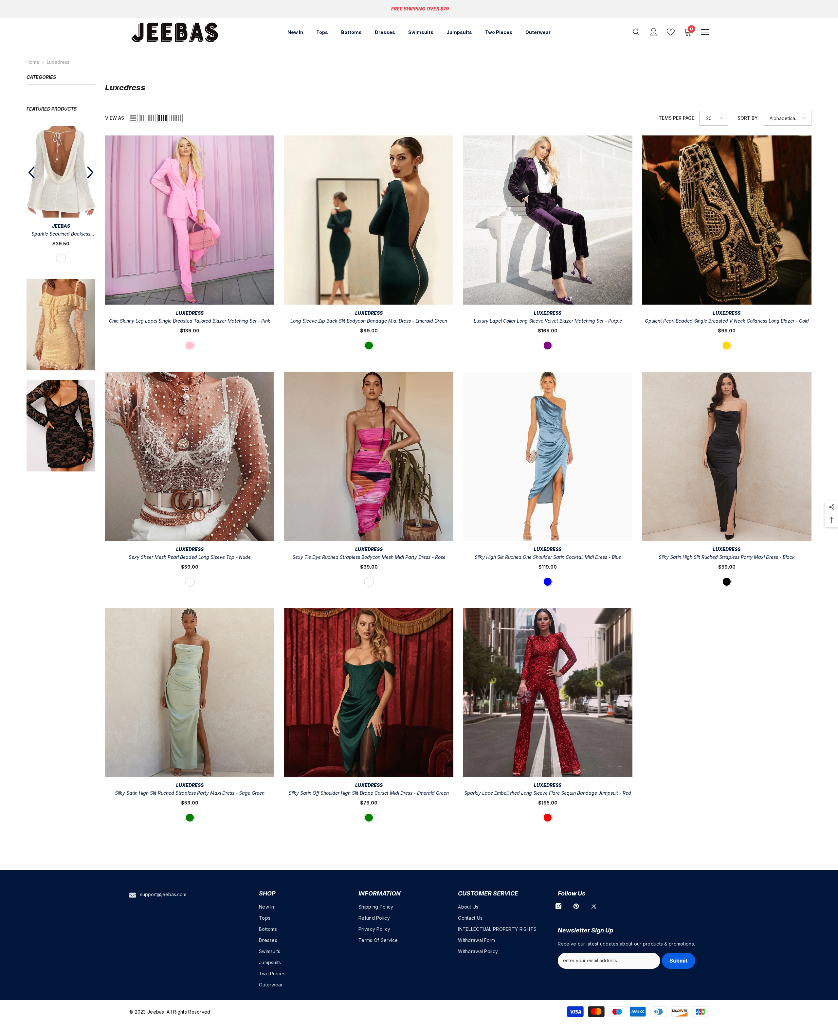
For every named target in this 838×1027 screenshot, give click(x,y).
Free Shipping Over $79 (420, 8)
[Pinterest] (576, 906)
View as (114, 118)
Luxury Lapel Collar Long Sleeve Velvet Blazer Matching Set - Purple (548, 321)
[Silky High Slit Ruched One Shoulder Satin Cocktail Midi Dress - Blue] (547, 456)
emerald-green (369, 345)
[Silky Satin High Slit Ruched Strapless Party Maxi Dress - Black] (726, 456)
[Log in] (654, 32)
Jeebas (61, 203)
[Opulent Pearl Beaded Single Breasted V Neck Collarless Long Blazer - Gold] (726, 220)
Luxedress (58, 62)
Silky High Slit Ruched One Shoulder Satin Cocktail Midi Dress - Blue (548, 557)
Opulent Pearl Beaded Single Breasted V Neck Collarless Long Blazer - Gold (727, 321)
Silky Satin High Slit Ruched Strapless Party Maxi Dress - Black (727, 557)
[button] (90, 161)
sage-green (190, 818)
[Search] (636, 31)
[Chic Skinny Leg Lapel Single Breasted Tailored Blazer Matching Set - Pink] (189, 220)
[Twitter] (594, 906)
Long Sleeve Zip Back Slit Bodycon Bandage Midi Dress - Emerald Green (368, 321)
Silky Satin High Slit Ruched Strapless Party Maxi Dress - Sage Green (189, 793)
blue (548, 582)
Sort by (748, 118)
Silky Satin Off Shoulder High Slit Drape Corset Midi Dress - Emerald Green (369, 793)
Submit (678, 960)
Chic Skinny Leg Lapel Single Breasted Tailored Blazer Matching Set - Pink (189, 321)
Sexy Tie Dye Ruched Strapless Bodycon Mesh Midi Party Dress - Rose (369, 557)
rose (369, 582)
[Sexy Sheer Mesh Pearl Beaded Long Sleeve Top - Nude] (189, 456)
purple (548, 345)
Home (33, 62)
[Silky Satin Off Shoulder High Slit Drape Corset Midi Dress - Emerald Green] (368, 692)
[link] (61, 301)
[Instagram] (558, 906)
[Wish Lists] (671, 32)
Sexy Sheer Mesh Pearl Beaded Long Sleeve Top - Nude (190, 557)
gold (727, 345)
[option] (61, 184)
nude (190, 582)
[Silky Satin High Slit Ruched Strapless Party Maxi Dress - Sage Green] (189, 692)
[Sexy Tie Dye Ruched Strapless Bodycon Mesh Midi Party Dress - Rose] (368, 456)
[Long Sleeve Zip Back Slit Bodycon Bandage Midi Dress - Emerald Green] (368, 220)
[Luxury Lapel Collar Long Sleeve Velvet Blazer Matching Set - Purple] (547, 220)
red (61, 235)
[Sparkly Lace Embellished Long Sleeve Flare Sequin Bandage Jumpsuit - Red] (547, 692)
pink (190, 345)
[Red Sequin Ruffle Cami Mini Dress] (61, 160)
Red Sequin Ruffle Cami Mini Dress (61, 211)
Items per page (675, 118)
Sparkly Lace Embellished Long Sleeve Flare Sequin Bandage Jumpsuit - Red (547, 793)
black (727, 582)
